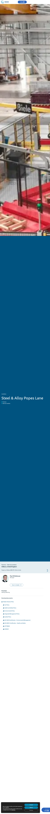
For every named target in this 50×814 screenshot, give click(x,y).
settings (13, 809)
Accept (31, 804)
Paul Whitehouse (15, 576)
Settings (31, 810)
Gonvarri (47, 809)
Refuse (31, 807)
